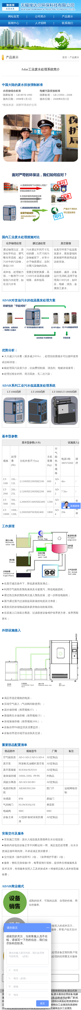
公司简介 (40, 16)
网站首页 (13, 16)
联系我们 (67, 23)
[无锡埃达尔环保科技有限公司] (38, 10)
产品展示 (67, 16)
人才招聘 (40, 23)
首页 (64, 57)
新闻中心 (13, 23)
